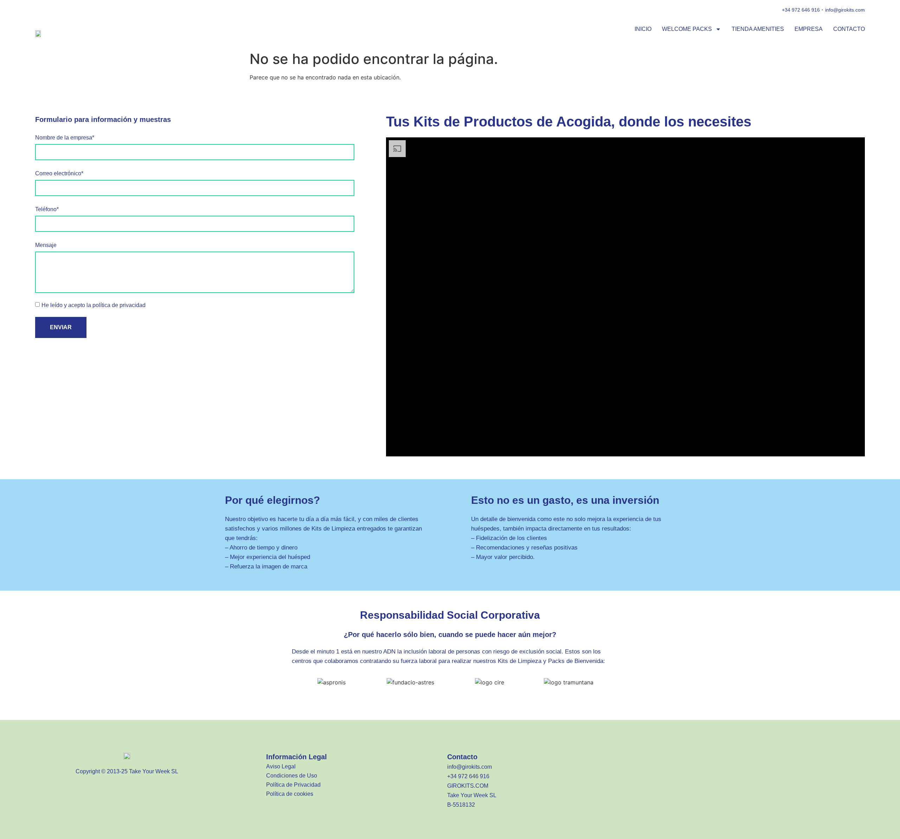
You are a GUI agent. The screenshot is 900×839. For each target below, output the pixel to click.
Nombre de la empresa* (64, 138)
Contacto (849, 29)
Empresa (809, 29)
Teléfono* (47, 209)
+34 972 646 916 (801, 10)
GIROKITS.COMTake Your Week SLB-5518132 (471, 795)
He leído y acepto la (93, 305)
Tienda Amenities (758, 29)
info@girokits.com (845, 10)
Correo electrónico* (59, 173)
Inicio (643, 29)
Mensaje (46, 245)
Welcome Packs (687, 29)
